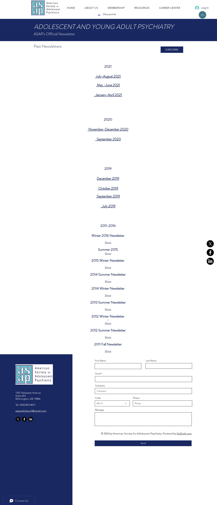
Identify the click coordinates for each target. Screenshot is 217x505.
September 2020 (108, 139)
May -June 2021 (108, 85)
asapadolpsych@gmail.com (30, 410)
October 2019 (108, 188)
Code (98, 398)
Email (98, 374)
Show (108, 242)
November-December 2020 (108, 129)
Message (99, 410)
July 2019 (108, 206)
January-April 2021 (108, 94)
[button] (172, 49)
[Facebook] (210, 252)
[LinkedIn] (210, 261)
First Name (100, 361)
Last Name (151, 361)
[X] (210, 243)
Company (100, 385)
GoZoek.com (184, 433)
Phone (136, 398)
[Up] (202, 15)
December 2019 (108, 178)
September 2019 (108, 196)
